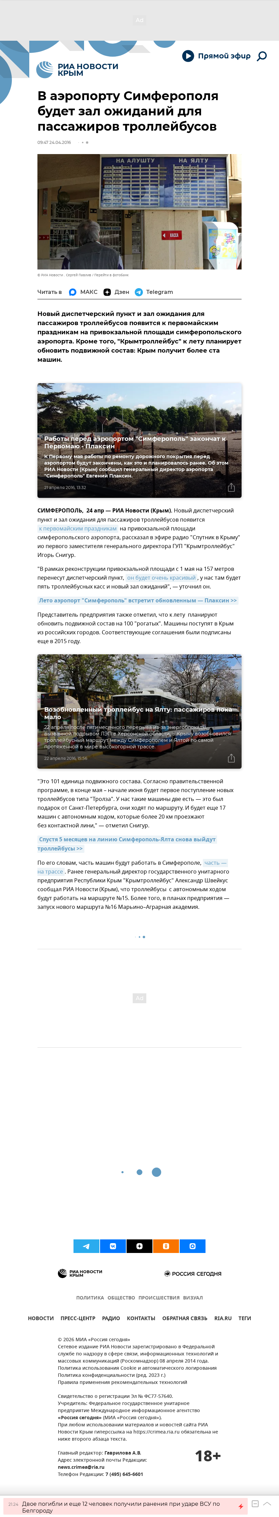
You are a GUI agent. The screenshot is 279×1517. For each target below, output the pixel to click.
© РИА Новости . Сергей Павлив (64, 275)
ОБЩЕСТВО (121, 1298)
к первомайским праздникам (78, 529)
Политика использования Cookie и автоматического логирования (137, 1368)
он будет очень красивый (161, 578)
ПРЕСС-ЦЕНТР (78, 1319)
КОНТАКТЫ (141, 1319)
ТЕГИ (245, 1319)
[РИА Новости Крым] (77, 69)
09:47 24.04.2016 (54, 142)
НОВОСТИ (41, 1319)
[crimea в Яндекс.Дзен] (139, 1246)
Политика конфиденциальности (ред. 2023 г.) (111, 1376)
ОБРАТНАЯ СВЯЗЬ (185, 1319)
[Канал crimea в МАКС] (193, 1246)
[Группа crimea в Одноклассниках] (166, 1246)
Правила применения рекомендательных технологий (122, 1383)
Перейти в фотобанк (111, 275)
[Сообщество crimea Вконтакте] (113, 1246)
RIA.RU (223, 1319)
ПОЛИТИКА (90, 1298)
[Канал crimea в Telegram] (86, 1246)
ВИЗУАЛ (193, 1298)
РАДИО (111, 1319)
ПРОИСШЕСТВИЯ (159, 1298)
